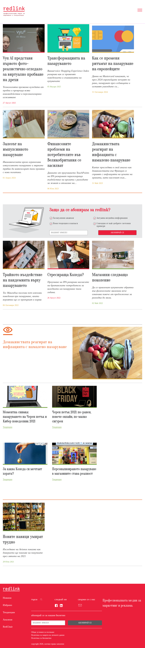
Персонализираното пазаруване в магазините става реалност (74, 471)
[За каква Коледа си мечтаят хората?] (25, 453)
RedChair (8, 626)
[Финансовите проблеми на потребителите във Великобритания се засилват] (68, 124)
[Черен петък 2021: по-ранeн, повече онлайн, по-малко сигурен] (74, 396)
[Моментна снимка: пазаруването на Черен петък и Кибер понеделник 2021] (25, 396)
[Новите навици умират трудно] (24, 517)
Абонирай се (117, 232)
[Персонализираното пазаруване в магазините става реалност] (74, 453)
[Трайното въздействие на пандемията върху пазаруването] (24, 255)
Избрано (7, 605)
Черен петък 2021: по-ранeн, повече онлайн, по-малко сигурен (71, 416)
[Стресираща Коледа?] (68, 255)
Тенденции (9, 612)
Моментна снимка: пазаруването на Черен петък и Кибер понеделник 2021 (25, 416)
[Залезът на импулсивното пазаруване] (24, 124)
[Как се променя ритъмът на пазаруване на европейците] (113, 38)
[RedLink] (14, 11)
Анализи (7, 619)
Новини (7, 597)
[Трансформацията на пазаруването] (68, 38)
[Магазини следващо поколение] (113, 255)
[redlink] (11, 589)
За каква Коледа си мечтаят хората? (22, 471)
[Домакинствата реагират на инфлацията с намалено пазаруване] (113, 124)
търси (34, 599)
